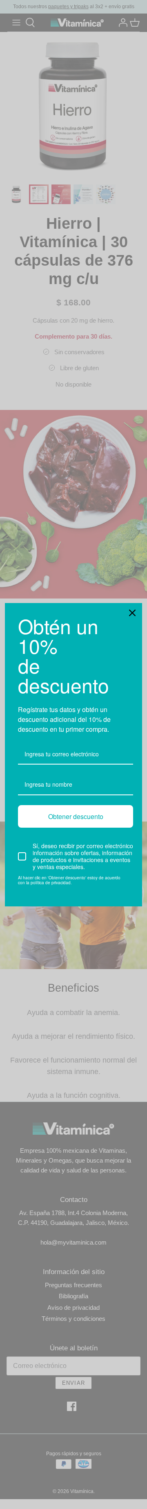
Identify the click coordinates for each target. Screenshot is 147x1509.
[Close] (132, 613)
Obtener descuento (75, 816)
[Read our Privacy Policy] (128, 879)
